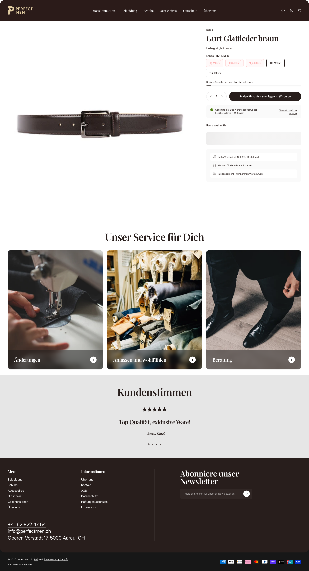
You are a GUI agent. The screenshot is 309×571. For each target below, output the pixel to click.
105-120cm (255, 63)
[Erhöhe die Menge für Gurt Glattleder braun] (222, 96)
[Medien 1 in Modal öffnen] (100, 120)
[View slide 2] (152, 444)
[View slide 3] (156, 444)
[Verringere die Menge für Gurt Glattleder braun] (210, 96)
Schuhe (13, 485)
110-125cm (275, 63)
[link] (46, 538)
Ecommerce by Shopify (56, 559)
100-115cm (234, 63)
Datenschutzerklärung (23, 564)
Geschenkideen (18, 501)
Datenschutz (89, 496)
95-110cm (215, 63)
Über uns (14, 507)
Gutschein (14, 496)
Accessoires (16, 490)
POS (36, 559)
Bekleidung (15, 479)
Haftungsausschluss (94, 501)
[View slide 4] (160, 444)
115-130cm (215, 73)
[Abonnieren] (246, 494)
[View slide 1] (149, 444)
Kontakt (86, 485)
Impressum (88, 507)
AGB (84, 490)
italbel (210, 29)
